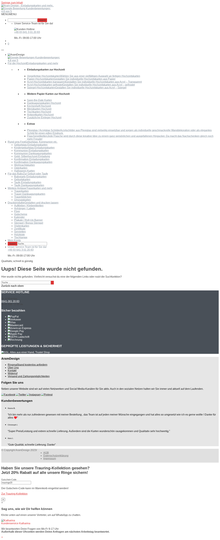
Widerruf (12, 373)
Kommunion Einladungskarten (31, 150)
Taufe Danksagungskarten (29, 185)
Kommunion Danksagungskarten (33, 153)
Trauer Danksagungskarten (29, 194)
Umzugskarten (22, 199)
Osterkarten (20, 168)
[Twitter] (21, 394)
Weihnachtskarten (24, 165)
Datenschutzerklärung (55, 455)
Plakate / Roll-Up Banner (28, 220)
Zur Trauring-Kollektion (14, 493)
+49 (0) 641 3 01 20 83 (27, 32)
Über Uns (13, 367)
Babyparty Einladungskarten (30, 176)
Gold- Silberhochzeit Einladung (32, 156)
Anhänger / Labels (24, 208)
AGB (46, 452)
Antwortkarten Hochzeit (40, 114)
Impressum (49, 458)
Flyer (17, 211)
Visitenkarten (21, 225)
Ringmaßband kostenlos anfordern (27, 364)
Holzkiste (19, 234)
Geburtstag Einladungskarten (31, 144)
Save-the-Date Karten (39, 100)
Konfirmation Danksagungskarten (33, 162)
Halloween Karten (24, 170)
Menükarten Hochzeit (39, 108)
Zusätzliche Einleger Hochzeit (44, 117)
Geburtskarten (22, 179)
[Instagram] (34, 394)
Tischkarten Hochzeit (39, 111)
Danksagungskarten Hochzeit (44, 103)
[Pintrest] (47, 394)
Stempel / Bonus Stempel (28, 223)
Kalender (19, 217)
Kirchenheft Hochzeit (39, 106)
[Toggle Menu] (2, 50)
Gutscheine (20, 214)
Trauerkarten (21, 191)
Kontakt (12, 370)
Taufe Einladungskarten (27, 182)
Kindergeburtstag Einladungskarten (34, 147)
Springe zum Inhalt (12, 2)
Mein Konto (14, 240)
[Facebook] (8, 394)
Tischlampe (20, 237)
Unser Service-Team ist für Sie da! (27, 247)
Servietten (20, 231)
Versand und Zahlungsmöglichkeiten (29, 376)
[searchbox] (23, 20)
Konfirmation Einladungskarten (31, 159)
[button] (9, 14)
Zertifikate (19, 228)
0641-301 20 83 (10, 301)
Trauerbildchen (22, 197)
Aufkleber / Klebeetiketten (28, 205)
